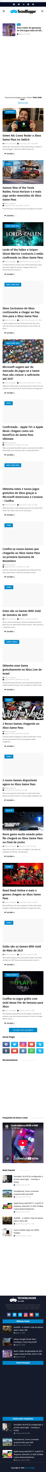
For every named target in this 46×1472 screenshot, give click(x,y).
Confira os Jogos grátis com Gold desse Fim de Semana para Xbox (23, 1002)
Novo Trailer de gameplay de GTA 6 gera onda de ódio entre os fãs (29, 29)
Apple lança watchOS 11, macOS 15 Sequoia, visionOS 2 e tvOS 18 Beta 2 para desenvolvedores (28, 1206)
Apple (8, 403)
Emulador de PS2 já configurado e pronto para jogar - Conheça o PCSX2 (28, 1179)
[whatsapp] (31, 1050)
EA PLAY (9, 810)
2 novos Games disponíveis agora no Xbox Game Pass (20, 782)
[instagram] (23, 4)
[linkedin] (37, 1315)
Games (9, 164)
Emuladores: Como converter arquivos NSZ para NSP (26, 1192)
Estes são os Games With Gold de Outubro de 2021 (22, 613)
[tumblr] (6, 1050)
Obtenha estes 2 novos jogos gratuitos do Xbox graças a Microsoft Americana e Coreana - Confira (23, 495)
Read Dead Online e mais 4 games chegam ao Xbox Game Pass (22, 894)
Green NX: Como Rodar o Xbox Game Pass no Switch (22, 137)
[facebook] (13, 4)
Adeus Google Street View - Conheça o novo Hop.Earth (25, 1340)
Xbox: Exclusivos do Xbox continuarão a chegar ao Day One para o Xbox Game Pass (21, 312)
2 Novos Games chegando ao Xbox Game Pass (21, 725)
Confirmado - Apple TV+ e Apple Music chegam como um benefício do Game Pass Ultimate (23, 433)
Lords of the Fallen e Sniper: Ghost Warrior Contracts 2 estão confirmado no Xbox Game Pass (23, 253)
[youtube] (31, 1044)
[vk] (23, 1050)
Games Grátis (12, 642)
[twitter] (18, 4)
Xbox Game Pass (12, 226)
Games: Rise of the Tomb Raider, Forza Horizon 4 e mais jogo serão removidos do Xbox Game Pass (22, 193)
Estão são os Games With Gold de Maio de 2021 (22, 948)
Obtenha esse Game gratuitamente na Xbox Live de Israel (22, 669)
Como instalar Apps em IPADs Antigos (26, 1231)
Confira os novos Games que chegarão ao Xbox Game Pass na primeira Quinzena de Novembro (21, 555)
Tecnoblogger (30, 1468)
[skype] (33, 4)
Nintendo (10, 112)
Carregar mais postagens (23, 1030)
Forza (8, 525)
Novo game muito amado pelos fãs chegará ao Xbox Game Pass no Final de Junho (23, 838)
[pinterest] (28, 4)
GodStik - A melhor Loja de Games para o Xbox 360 (28, 1219)
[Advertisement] (23, 67)
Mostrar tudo (23, 103)
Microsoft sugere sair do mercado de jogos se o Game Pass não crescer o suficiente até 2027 (21, 373)
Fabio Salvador (10, 144)
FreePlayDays (12, 975)
